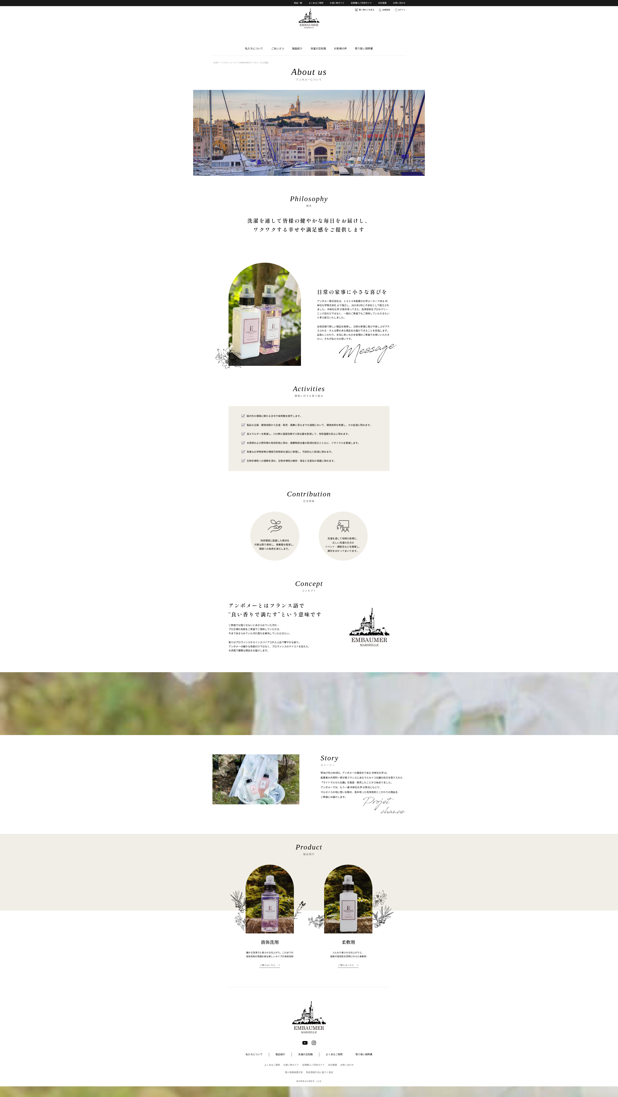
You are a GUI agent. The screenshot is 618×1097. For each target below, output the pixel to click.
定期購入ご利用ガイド (361, 3)
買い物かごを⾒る (366, 10)
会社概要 (382, 3)
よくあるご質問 (316, 3)
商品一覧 (298, 3)
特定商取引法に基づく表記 (319, 1072)
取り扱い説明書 (364, 48)
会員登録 (386, 10)
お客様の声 (340, 48)
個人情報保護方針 (294, 1072)
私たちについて (254, 48)
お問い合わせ (399, 3)
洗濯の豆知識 (318, 48)
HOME (216, 62)
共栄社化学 (333, 309)
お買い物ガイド (337, 3)
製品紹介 (297, 48)
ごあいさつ (277, 48)
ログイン (402, 10)
